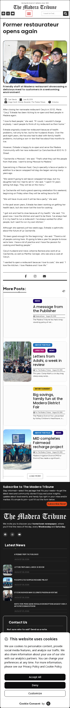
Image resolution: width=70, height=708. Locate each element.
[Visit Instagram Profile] (35, 276)
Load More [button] (35, 476)
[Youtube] (13, 13)
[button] (29, 13)
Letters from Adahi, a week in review (47, 360)
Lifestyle (39, 350)
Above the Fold (42, 345)
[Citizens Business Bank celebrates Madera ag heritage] (7, 595)
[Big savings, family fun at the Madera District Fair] (17, 405)
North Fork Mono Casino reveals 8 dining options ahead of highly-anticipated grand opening (40, 605)
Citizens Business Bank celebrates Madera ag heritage (35, 592)
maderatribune (39, 316)
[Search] (66, 13)
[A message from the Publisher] (17, 317)
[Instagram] (8, 13)
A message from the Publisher (48, 309)
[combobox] (52, 13)
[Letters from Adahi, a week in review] (17, 362)
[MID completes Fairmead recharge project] (17, 449)
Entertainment (42, 389)
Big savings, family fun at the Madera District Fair (48, 401)
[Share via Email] (44, 276)
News (37, 301)
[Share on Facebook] (25, 276)
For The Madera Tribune (43, 370)
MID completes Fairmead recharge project (48, 443)
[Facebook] (3, 13)
